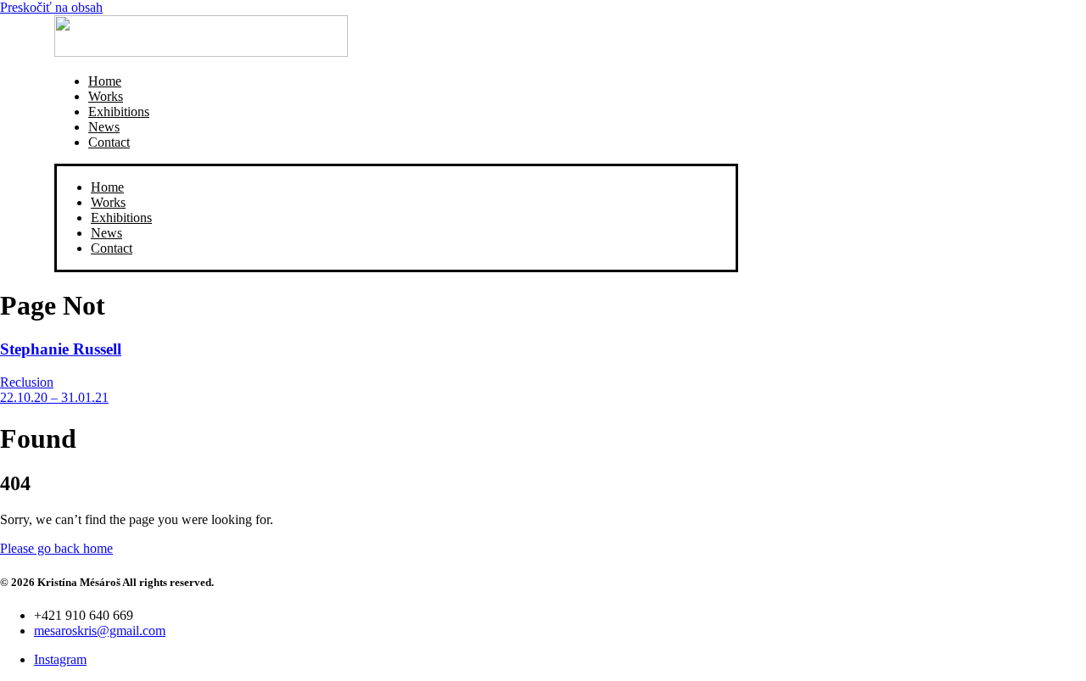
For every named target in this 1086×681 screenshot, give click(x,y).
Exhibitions (118, 111)
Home (104, 81)
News (104, 127)
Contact (109, 142)
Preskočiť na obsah (51, 7)
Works (105, 96)
